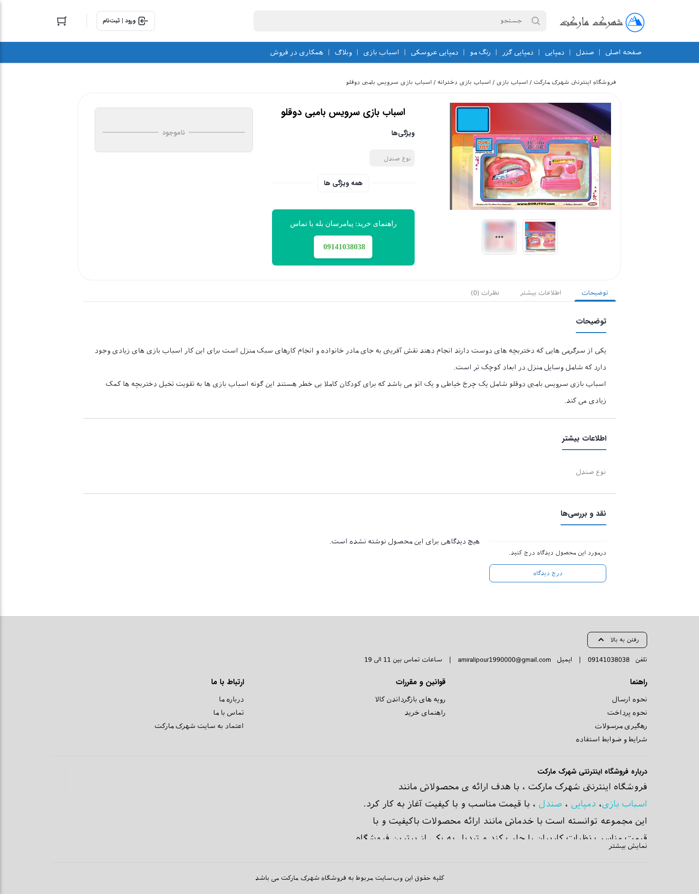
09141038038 (609, 659)
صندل (550, 804)
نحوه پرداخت (627, 713)
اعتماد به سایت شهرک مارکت (199, 726)
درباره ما (231, 699)
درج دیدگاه (548, 573)
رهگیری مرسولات (621, 726)
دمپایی (583, 804)
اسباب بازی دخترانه (464, 82)
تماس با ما (228, 713)
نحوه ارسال (629, 699)
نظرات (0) (485, 292)
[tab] (595, 293)
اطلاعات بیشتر (540, 292)
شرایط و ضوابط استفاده (611, 739)
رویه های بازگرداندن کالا (410, 699)
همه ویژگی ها (343, 183)
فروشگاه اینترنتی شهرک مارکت (575, 82)
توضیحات (595, 292)
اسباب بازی (512, 82)
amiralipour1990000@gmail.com (504, 659)
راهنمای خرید (425, 713)
